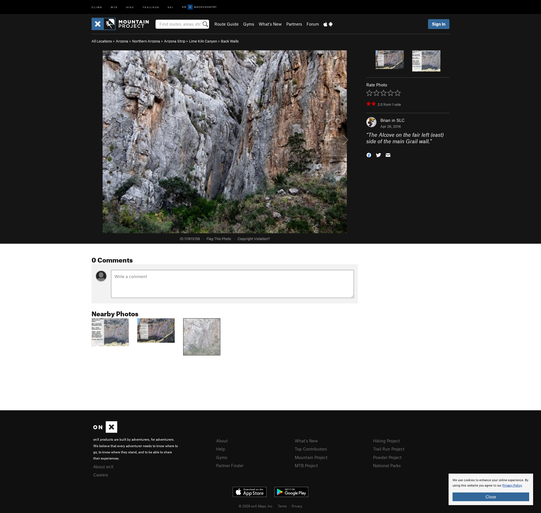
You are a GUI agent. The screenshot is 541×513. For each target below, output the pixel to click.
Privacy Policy (512, 485)
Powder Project (387, 457)
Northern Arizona (146, 41)
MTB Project (306, 465)
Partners (294, 23)
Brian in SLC (392, 120)
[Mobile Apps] (327, 23)
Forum (313, 23)
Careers (100, 474)
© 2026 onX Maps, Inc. (256, 506)
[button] (368, 154)
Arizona (122, 41)
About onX (103, 466)
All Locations (102, 41)
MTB (114, 7)
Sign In (438, 23)
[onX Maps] (105, 431)
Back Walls (230, 41)
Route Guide (226, 23)
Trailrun (151, 7)
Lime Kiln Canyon (203, 41)
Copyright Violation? (254, 238)
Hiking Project (386, 440)
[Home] (123, 24)
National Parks (387, 465)
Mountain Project (311, 457)
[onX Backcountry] (199, 7)
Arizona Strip (174, 41)
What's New (270, 23)
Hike (130, 7)
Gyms (248, 23)
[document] (491, 489)
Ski (171, 7)
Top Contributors (311, 448)
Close (490, 496)
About (222, 440)
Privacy (297, 506)
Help (220, 448)
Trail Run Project (388, 448)
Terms (282, 506)
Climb (97, 7)
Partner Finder (229, 465)
